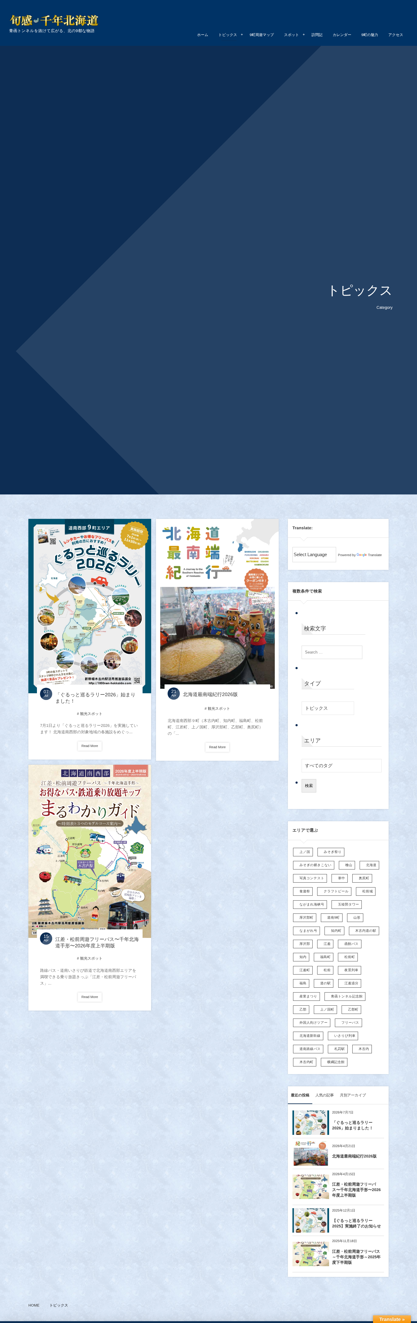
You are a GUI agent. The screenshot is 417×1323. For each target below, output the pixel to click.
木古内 (364, 1049)
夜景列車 (351, 970)
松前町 (349, 957)
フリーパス (350, 1023)
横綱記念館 (336, 1062)
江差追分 (352, 983)
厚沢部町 (306, 918)
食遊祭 (304, 891)
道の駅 (325, 983)
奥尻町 (364, 878)
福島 (302, 983)
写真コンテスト (311, 878)
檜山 (348, 865)
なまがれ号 (308, 931)
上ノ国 (304, 852)
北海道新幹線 (310, 1036)
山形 (357, 918)
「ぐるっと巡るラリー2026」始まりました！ (352, 1125)
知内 (302, 957)
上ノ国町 (327, 1009)
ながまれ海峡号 (311, 904)
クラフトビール (336, 891)
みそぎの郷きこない (315, 865)
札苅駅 (339, 1049)
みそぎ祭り (333, 852)
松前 (327, 970)
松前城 (367, 891)
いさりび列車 (345, 1036)
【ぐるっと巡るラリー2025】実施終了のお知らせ (356, 1223)
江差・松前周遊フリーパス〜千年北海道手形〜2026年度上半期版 (356, 1189)
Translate (375, 555)
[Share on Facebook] (382, 11)
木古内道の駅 (365, 931)
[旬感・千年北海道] (55, 20)
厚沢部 (304, 944)
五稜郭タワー (348, 904)
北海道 (371, 865)
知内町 (336, 931)
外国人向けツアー (313, 1023)
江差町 (304, 970)
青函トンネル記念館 (347, 996)
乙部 (302, 1009)
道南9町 (333, 918)
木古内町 (306, 1062)
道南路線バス (310, 1049)
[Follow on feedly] (397, 11)
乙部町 (353, 1009)
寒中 (341, 878)
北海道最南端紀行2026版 (210, 694)
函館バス (351, 944)
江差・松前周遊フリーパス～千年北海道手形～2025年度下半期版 (356, 1257)
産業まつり (308, 996)
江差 (327, 944)
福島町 (325, 957)
